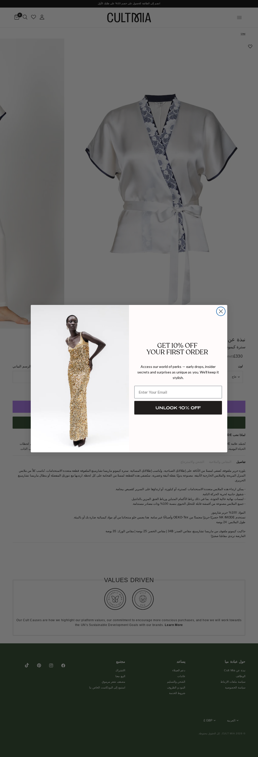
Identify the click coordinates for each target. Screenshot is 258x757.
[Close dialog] (220, 311)
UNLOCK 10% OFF (178, 407)
